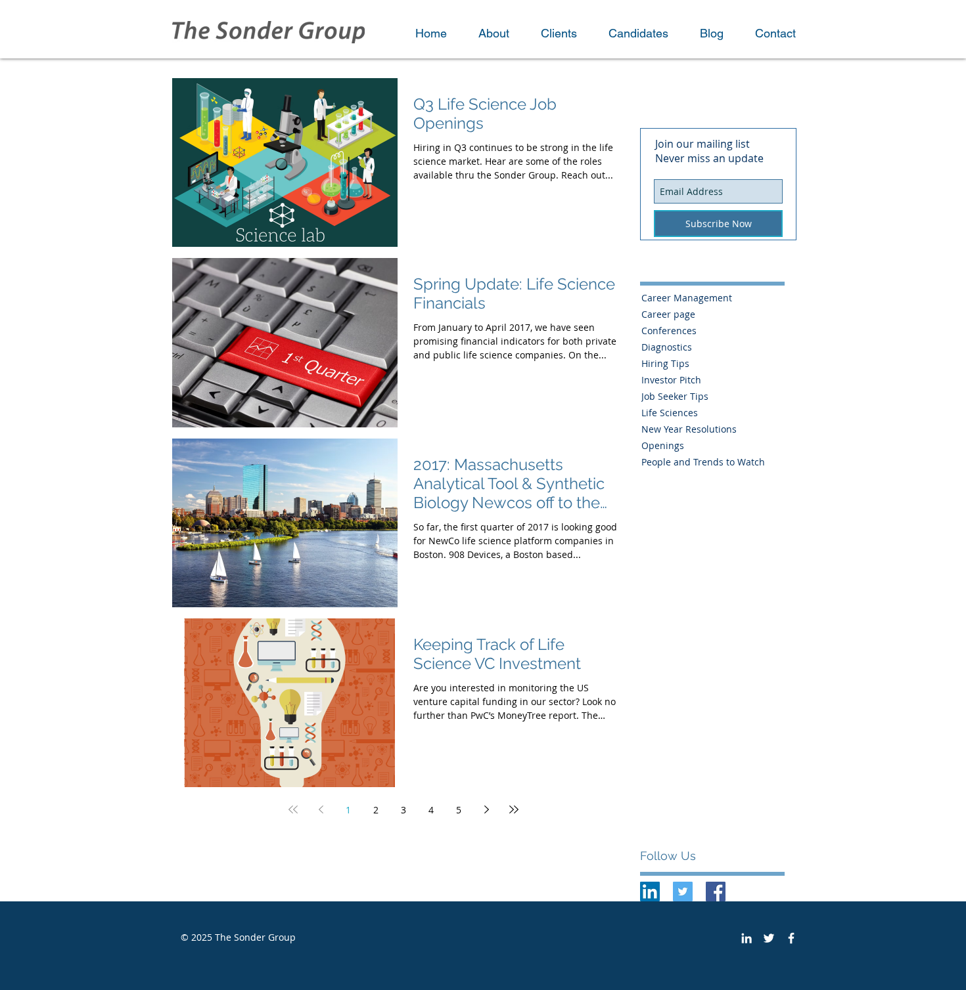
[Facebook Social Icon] (715, 891)
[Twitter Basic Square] (683, 891)
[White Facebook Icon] (791, 938)
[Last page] (514, 809)
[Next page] (486, 809)
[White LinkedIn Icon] (746, 938)
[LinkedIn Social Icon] (650, 891)
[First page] (293, 809)
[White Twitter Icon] (769, 938)
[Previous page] (321, 809)
